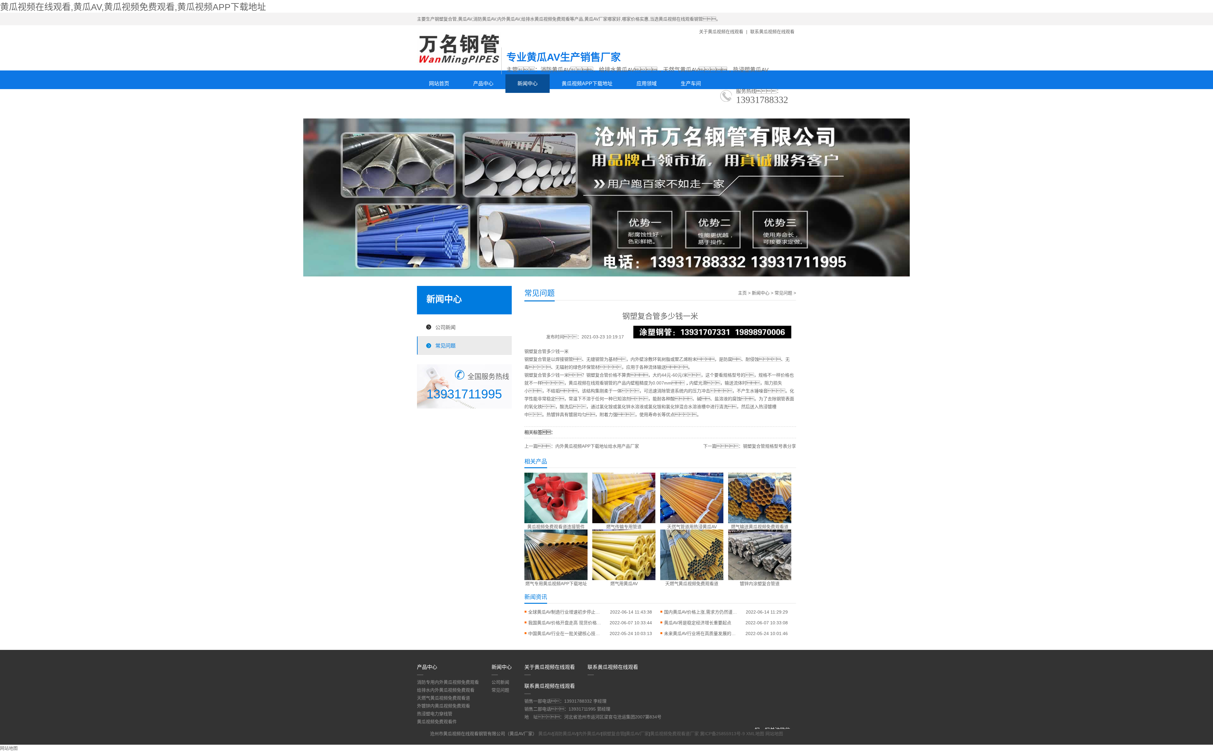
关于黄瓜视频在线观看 (721, 31)
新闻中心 (527, 83)
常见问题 (445, 345)
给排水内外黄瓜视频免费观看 (445, 690)
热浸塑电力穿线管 (434, 713)
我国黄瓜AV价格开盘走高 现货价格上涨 (566, 622)
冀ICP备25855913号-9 (722, 733)
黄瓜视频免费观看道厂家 (674, 733)
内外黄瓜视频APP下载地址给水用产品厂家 (597, 446)
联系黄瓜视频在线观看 (772, 31)
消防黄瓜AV (565, 733)
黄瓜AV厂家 (637, 733)
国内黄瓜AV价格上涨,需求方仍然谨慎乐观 (702, 612)
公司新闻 (445, 327)
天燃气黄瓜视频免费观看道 (443, 697)
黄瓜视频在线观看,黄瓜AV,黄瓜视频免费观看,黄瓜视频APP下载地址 (133, 7)
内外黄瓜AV (589, 733)
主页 (742, 292)
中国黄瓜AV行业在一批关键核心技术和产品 (566, 633)
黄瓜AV (545, 733)
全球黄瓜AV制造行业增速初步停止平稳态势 (566, 612)
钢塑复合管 (535, 359)
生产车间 (691, 83)
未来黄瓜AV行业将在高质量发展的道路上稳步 (702, 633)
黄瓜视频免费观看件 (437, 721)
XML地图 (755, 733)
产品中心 (483, 83)
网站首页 (439, 83)
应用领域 (647, 83)
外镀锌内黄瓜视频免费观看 (443, 705)
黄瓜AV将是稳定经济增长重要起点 (697, 622)
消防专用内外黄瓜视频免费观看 (448, 682)
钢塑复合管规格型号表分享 (769, 446)
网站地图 (774, 733)
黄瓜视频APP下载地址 (587, 83)
